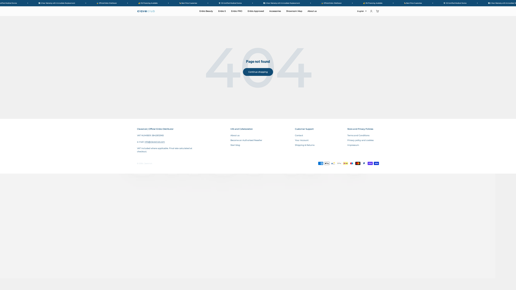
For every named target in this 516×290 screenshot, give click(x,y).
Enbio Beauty (206, 11)
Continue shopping (258, 72)
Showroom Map (294, 11)
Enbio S (222, 11)
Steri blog (235, 145)
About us (312, 11)
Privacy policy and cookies (360, 140)
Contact (299, 135)
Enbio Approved (256, 11)
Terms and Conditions (358, 135)
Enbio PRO (236, 11)
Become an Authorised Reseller (246, 140)
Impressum (353, 145)
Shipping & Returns (304, 145)
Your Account (302, 140)
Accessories (275, 11)
